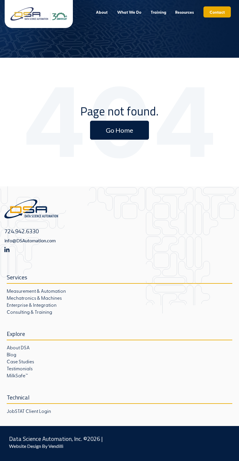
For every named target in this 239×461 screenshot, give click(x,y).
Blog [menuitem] (11, 354)
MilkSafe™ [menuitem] (17, 375)
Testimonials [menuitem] (20, 368)
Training (158, 12)
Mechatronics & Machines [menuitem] (34, 298)
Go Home (119, 130)
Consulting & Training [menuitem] (29, 311)
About (102, 12)
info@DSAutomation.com (30, 240)
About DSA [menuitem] (18, 347)
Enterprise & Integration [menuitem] (32, 305)
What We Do (129, 12)
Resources (184, 12)
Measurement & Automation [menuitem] (36, 291)
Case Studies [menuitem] (20, 361)
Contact (217, 12)
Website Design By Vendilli (36, 446)
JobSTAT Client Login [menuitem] (29, 411)
